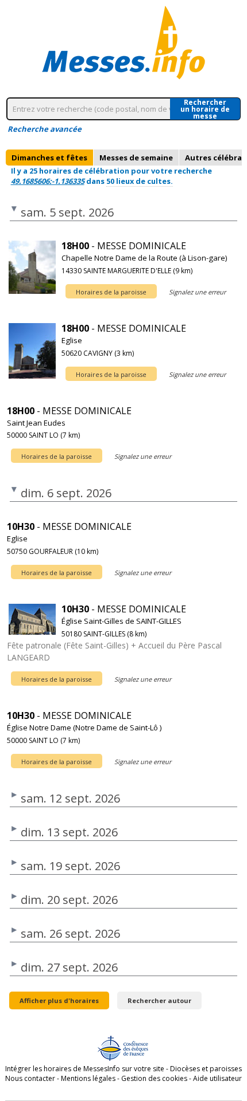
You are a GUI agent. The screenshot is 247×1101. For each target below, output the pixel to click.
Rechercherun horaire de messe (205, 109)
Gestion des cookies (154, 1078)
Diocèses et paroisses (206, 1069)
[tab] (49, 158)
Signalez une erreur (197, 292)
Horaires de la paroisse (111, 292)
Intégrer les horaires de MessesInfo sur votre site (84, 1069)
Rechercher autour (159, 1000)
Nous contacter (30, 1078)
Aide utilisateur (217, 1078)
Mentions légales (88, 1078)
